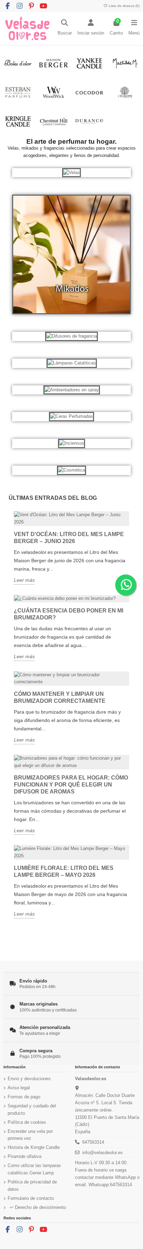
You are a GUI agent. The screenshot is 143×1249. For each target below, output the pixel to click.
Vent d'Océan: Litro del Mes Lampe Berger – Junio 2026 (69, 537)
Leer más (24, 580)
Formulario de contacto (31, 1198)
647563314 (93, 1142)
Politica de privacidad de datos (32, 1185)
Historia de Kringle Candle (34, 1147)
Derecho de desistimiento (38, 1207)
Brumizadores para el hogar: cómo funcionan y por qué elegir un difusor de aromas (71, 785)
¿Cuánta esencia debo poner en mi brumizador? (68, 614)
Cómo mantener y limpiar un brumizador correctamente (60, 697)
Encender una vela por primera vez (30, 1135)
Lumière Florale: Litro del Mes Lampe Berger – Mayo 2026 (63, 871)
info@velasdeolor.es (102, 1152)
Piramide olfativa (24, 1156)
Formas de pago (24, 1096)
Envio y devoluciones (29, 1078)
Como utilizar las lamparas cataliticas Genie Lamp (34, 1169)
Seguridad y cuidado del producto (32, 1109)
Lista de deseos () (124, 6)
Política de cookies (27, 1122)
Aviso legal (19, 1087)
